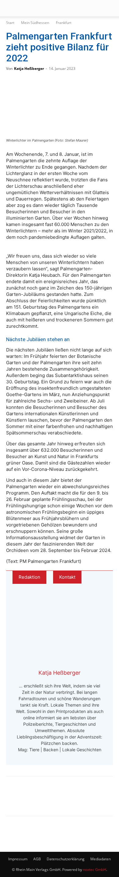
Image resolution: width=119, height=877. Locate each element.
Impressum (17, 859)
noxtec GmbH (94, 869)
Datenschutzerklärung (66, 859)
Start (10, 22)
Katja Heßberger (29, 68)
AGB (37, 859)
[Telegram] (55, 800)
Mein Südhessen (35, 22)
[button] (10, 8)
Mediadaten (100, 859)
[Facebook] (15, 800)
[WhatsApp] (35, 800)
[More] (76, 800)
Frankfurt (63, 22)
